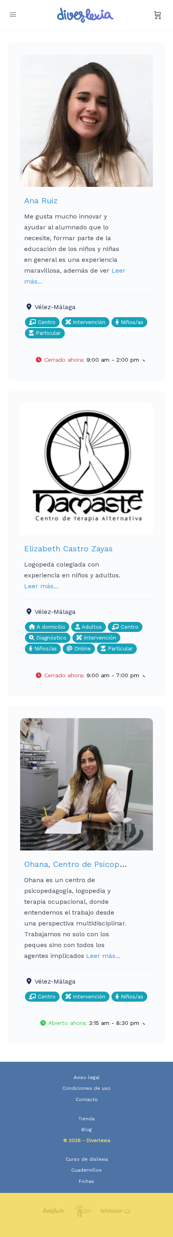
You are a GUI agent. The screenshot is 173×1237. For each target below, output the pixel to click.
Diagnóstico (50, 638)
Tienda (86, 1119)
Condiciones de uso (86, 1088)
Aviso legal (87, 1077)
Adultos (91, 627)
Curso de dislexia (87, 1159)
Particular (47, 333)
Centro (46, 322)
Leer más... (41, 586)
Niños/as (131, 322)
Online (81, 649)
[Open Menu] (13, 14)
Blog (86, 1129)
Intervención (88, 322)
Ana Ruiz (41, 200)
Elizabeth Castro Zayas (68, 548)
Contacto (87, 1099)
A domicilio (50, 627)
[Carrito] (157, 15)
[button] (90, 360)
